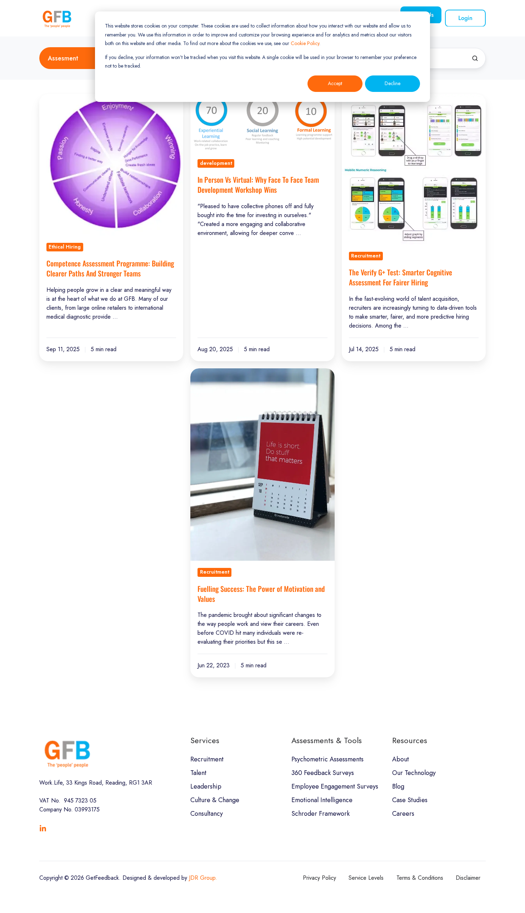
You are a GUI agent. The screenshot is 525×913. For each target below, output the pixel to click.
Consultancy (206, 813)
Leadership (205, 786)
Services (204, 740)
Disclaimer (468, 878)
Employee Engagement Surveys (334, 786)
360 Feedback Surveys (322, 772)
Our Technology (414, 772)
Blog (398, 786)
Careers (403, 813)
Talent (198, 772)
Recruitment (207, 759)
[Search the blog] (475, 58)
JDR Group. (203, 878)
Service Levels (366, 878)
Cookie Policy (305, 43)
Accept (335, 83)
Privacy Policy (319, 878)
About (400, 759)
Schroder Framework (320, 813)
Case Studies (410, 800)
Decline (392, 83)
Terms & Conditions (419, 878)
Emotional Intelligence (321, 800)
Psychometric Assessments (327, 759)
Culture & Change (214, 800)
